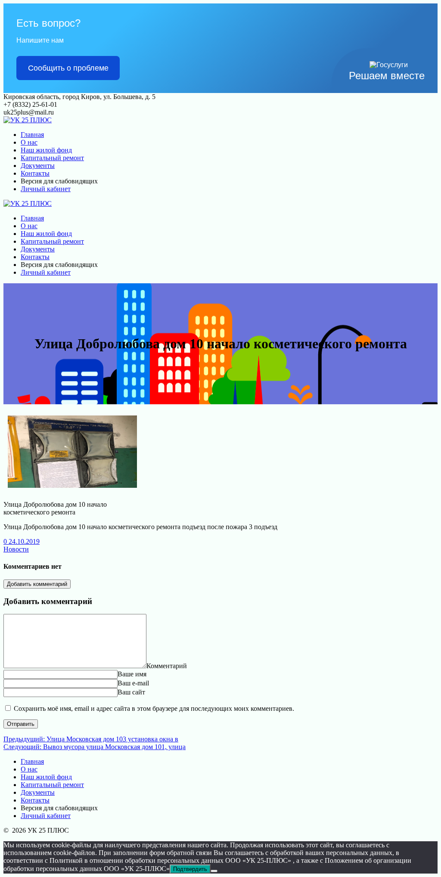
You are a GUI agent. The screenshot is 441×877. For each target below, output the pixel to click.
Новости (16, 549)
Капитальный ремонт (52, 157)
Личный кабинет (46, 188)
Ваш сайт (131, 692)
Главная (32, 134)
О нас (29, 142)
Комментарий (166, 665)
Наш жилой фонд (46, 150)
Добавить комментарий (37, 584)
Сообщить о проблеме (68, 68)
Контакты (35, 173)
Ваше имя (132, 674)
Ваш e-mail (133, 683)
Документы (38, 165)
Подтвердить (190, 869)
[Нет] (214, 871)
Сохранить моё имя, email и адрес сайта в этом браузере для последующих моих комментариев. (154, 708)
